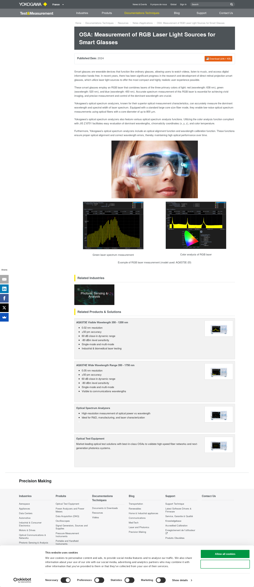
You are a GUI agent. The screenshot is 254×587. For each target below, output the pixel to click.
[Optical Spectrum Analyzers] (218, 414)
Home (78, 23)
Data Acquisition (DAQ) (67, 516)
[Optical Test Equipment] (218, 444)
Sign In (183, 4)
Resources (123, 23)
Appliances (24, 508)
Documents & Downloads (105, 508)
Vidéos (95, 517)
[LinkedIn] (4, 288)
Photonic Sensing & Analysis (33, 542)
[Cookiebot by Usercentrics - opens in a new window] (22, 580)
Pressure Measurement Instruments (67, 535)
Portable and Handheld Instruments (67, 542)
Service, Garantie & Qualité (179, 516)
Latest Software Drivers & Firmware (178, 510)
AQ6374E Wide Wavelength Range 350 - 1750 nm (105, 365)
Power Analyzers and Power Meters (70, 510)
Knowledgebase (173, 520)
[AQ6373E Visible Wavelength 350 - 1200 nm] (218, 328)
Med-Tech (133, 522)
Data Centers (25, 513)
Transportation (136, 503)
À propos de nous (158, 4)
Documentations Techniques (141, 13)
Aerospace (24, 503)
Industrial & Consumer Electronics (30, 524)
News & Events (140, 4)
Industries (82, 13)
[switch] (99, 580)
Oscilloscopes (63, 520)
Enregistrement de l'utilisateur (180, 530)
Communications (137, 517)
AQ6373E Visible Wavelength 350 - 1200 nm (102, 322)
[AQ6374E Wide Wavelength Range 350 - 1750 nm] (218, 371)
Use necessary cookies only (225, 564)
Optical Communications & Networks (32, 536)
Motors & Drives (27, 530)
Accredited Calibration (176, 525)
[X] (4, 307)
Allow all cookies (225, 553)
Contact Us (226, 13)
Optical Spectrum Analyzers (93, 408)
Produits (107, 13)
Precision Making (137, 531)
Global (173, 4)
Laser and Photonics (139, 527)
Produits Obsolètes (175, 538)
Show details (180, 580)
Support (201, 13)
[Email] (4, 279)
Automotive (24, 517)
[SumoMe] (4, 317)
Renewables (135, 508)
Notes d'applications (143, 23)
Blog (177, 13)
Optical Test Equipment (90, 438)
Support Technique (174, 503)
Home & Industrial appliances (143, 513)
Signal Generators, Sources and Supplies (72, 527)
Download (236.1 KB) (220, 58)
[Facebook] (4, 298)
